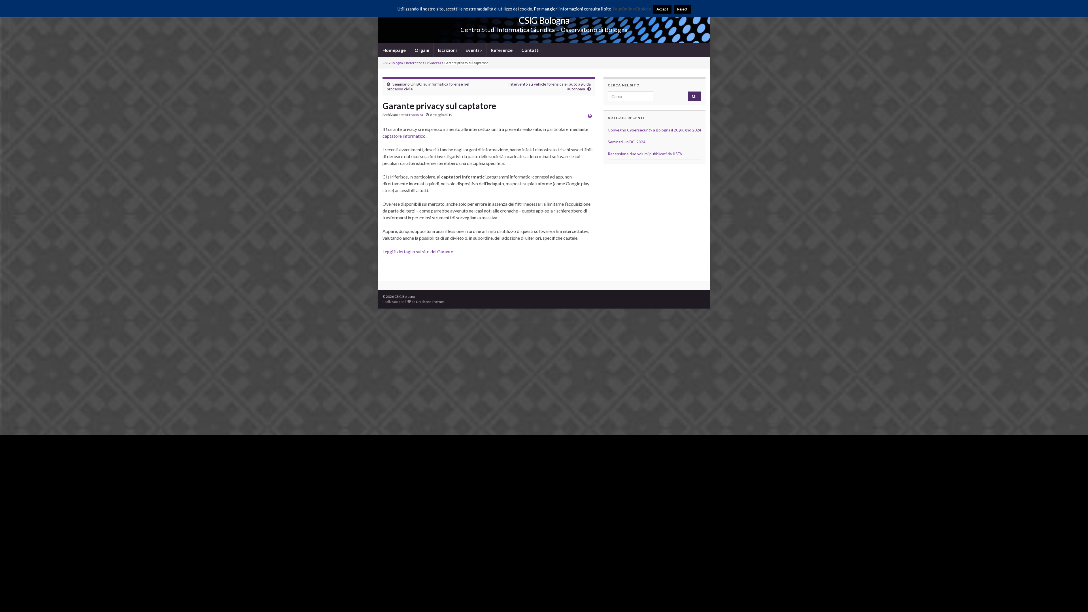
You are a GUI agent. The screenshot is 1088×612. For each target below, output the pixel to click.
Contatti (530, 50)
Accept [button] (662, 9)
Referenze (502, 50)
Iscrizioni (447, 50)
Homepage (394, 50)
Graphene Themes (430, 301)
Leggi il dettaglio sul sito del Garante (417, 251)
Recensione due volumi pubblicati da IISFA (645, 153)
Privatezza (415, 114)
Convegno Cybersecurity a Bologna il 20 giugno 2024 (654, 130)
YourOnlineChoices (631, 8)
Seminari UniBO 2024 (626, 141)
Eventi (473, 50)
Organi (422, 50)
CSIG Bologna (544, 20)
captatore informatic (402, 136)
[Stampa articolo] (590, 115)
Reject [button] (682, 9)
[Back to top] (1075, 599)
